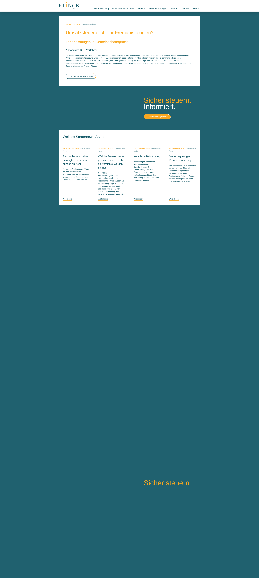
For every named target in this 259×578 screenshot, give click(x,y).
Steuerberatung (101, 8)
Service (141, 8)
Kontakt (199, 3)
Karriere (185, 8)
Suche (194, 3)
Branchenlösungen (158, 8)
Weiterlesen (67, 199)
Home (69, 6)
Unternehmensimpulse (123, 8)
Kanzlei (174, 8)
